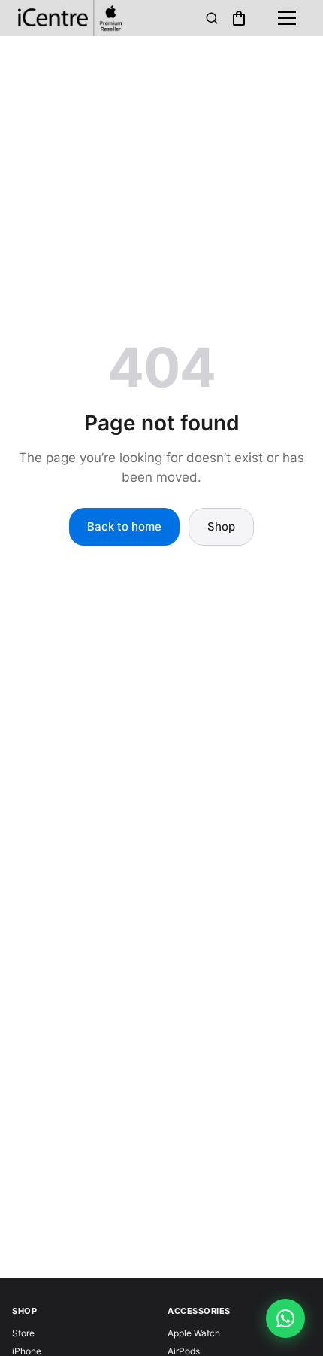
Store (23, 1333)
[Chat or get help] (285, 1318)
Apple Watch (194, 1333)
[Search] (212, 18)
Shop (221, 526)
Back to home (124, 526)
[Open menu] (287, 18)
